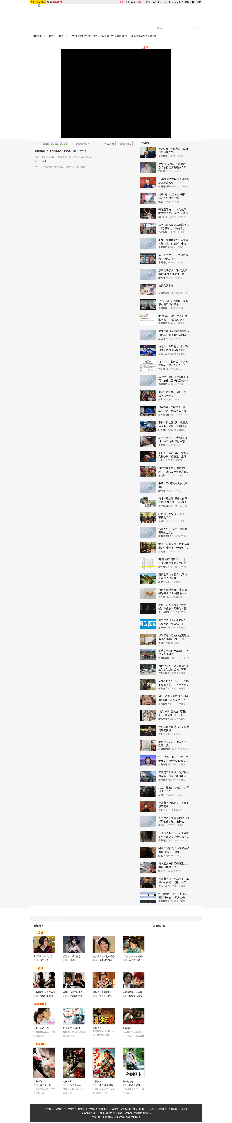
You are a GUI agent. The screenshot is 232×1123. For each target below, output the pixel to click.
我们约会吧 (105, 29)
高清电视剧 (40, 1004)
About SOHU (139, 1109)
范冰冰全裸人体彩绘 (73, 956)
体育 (127, 2)
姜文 (42, 1085)
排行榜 (193, 20)
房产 (154, 2)
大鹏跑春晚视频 (137, 35)
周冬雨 (132, 1085)
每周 (189, 929)
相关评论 (56, 918)
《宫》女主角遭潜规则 (133, 956)
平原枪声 (127, 1028)
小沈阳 (102, 1085)
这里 (145, 47)
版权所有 (147, 1113)
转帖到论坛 (125, 144)
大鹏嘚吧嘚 (82, 26)
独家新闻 (115, 26)
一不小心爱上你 (41, 1028)
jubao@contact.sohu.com (127, 1117)
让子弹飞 (37, 1081)
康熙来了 (63, 29)
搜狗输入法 (60, 1109)
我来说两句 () (83, 144)
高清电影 (41, 1044)
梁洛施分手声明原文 (102, 992)
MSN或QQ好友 (106, 144)
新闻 (122, 2)
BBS (193, 2)
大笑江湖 (97, 1081)
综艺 (137, 20)
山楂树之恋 (128, 1081)
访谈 (44, 161)
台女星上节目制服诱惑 (104, 956)
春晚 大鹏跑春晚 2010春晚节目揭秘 (110, 35)
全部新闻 (172, 1109)
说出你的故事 (105, 960)
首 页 (100, 20)
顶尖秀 (73, 960)
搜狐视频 (37, 35)
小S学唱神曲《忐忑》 (43, 956)
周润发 (48, 1085)
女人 (160, 2)
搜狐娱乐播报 (46, 996)
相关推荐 (38, 918)
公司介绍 (151, 1109)
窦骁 (138, 1085)
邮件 (181, 2)
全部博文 (183, 1109)
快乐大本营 (49, 29)
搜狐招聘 (82, 1109)
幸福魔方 (91, 29)
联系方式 (114, 1109)
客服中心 (103, 1109)
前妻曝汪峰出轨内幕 (132, 992)
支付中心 (72, 1109)
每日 (182, 929)
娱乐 (133, 2)
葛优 (72, 1085)
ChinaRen (173, 2)
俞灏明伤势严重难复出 (74, 992)
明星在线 (52, 26)
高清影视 (156, 20)
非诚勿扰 (77, 29)
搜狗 (199, 2)
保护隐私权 (125, 1109)
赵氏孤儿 (67, 1081)
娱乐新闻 (118, 20)
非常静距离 (134, 960)
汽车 (148, 2)
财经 (139, 2)
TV (164, 2)
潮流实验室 (67, 26)
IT (144, 2)
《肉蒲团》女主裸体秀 (44, 992)
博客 (187, 2)
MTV (174, 20)
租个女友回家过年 (71, 1028)
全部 (197, 929)
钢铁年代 (97, 1028)
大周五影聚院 (99, 26)
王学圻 (77, 1085)
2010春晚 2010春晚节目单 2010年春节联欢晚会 (67, 35)
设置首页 (48, 1109)
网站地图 (162, 1109)
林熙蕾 (109, 1085)
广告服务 (93, 1109)
